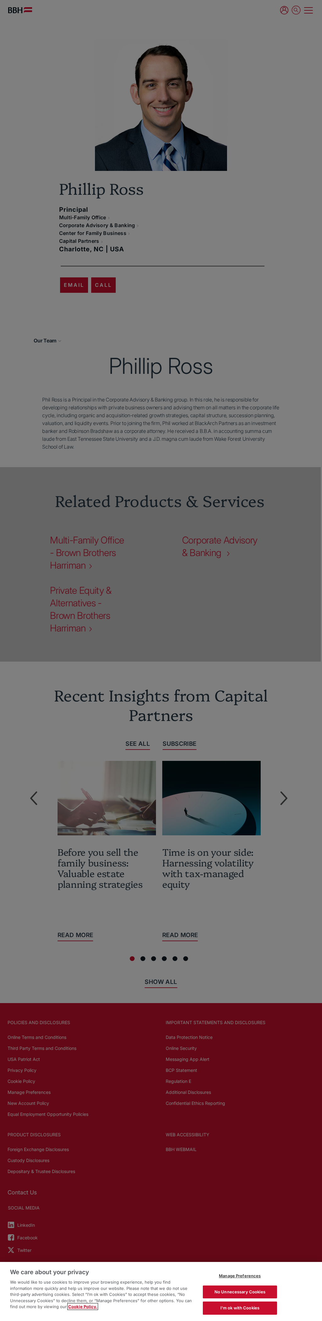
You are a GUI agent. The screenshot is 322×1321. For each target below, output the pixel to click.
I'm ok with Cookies (239, 1307)
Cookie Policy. (82, 1306)
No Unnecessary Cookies (239, 1291)
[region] (161, 1291)
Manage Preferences (240, 1275)
